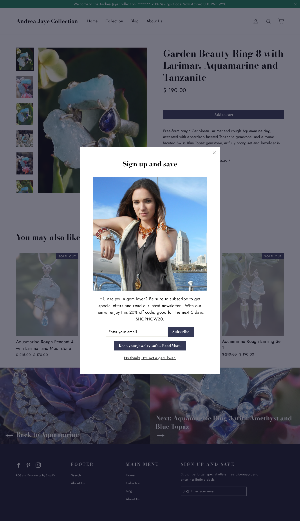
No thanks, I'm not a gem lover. (150, 358)
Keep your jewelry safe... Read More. (150, 345)
